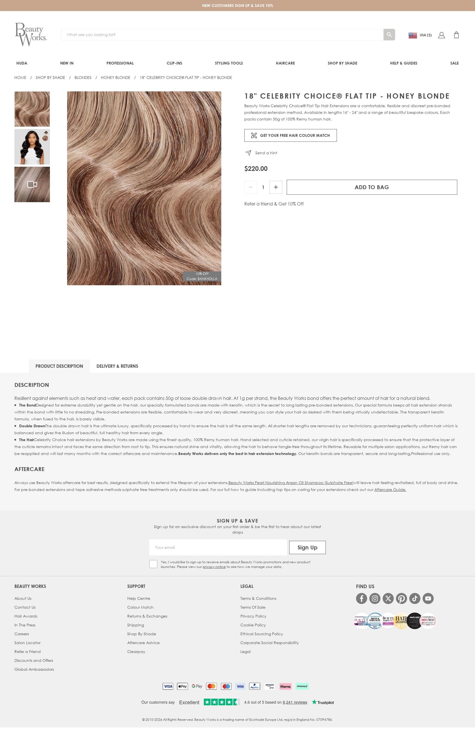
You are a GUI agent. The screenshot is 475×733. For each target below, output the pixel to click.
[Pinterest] (401, 598)
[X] (388, 598)
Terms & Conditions (258, 598)
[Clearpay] (302, 686)
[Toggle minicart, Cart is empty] (456, 35)
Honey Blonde (115, 77)
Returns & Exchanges (147, 616)
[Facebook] (361, 598)
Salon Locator (27, 642)
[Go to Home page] (31, 34)
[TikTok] (414, 598)
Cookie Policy (253, 624)
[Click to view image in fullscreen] (144, 188)
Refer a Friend (27, 651)
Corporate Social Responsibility (269, 642)
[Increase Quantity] (276, 187)
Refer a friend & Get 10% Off (274, 203)
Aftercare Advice (143, 642)
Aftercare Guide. (390, 489)
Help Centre (138, 598)
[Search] (389, 34)
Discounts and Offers (33, 660)
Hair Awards (25, 616)
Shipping (135, 624)
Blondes (83, 77)
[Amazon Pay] (269, 686)
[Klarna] (285, 686)
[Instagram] (374, 598)
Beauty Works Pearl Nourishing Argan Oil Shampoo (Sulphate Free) (291, 482)
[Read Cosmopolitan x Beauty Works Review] (394, 621)
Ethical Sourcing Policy (261, 633)
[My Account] (441, 35)
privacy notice (214, 566)
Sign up (307, 547)
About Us (22, 598)
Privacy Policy (253, 616)
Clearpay (136, 651)
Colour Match (140, 607)
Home (20, 77)
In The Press (24, 624)
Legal (245, 651)
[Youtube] (428, 598)
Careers (21, 633)
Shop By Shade (50, 77)
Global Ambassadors (34, 669)
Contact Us (24, 607)
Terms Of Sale (252, 607)
